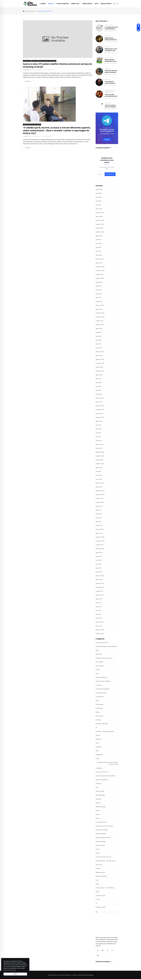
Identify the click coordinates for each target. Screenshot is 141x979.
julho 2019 (98, 510)
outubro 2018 (99, 545)
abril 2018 (98, 568)
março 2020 (99, 479)
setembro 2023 (100, 324)
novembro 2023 (100, 317)
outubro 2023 (99, 321)
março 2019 (99, 525)
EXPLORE (50, 3)
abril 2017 (98, 614)
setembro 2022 (100, 371)
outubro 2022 (99, 367)
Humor (98, 758)
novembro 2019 (100, 494)
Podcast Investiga (100, 841)
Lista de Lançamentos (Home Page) (105, 776)
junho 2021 (99, 429)
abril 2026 (98, 205)
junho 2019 (99, 514)
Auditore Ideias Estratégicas (85, 975)
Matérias (98, 803)
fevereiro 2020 (100, 483)
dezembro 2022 (100, 359)
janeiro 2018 (99, 579)
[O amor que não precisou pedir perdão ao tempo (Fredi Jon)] (99, 94)
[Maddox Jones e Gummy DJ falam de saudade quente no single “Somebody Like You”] (99, 38)
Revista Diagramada (101, 876)
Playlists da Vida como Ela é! (103, 837)
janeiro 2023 (99, 355)
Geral (97, 751)
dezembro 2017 (100, 583)
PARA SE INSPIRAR (101, 834)
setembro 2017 (100, 595)
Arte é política (99, 662)
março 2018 (99, 572)
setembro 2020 (100, 464)
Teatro (97, 891)
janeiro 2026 (99, 216)
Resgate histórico (100, 872)
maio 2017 (98, 610)
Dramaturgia (99, 708)
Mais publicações (100, 795)
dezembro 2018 (100, 537)
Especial (98, 735)
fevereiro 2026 (100, 212)
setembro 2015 (100, 633)
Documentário (100, 704)
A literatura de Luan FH (102, 642)
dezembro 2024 (100, 266)
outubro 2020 (99, 460)
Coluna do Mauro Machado (103, 681)
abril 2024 (98, 297)
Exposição (98, 739)
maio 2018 (98, 564)
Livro (97, 787)
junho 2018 (99, 560)
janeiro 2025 (99, 263)
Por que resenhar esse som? (103, 857)
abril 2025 (98, 251)
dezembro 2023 (100, 313)
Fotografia (98, 747)
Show (97, 880)
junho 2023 (99, 336)
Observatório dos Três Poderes (104, 826)
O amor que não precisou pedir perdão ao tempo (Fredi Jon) (111, 96)
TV (96, 903)
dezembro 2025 (100, 220)
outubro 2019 (99, 498)
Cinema (98, 669)
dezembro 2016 (100, 630)
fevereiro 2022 (100, 398)
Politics (98, 853)
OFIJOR (26, 136)
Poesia (97, 849)
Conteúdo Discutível (101, 693)
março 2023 (99, 348)
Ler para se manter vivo (102, 772)
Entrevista (98, 720)
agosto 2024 (99, 282)
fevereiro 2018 (100, 576)
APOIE (96, 3)
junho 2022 (99, 382)
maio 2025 (98, 247)
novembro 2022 (100, 363)
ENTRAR (106, 139)
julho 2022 (98, 379)
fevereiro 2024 (100, 305)
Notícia (98, 818)
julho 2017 (98, 603)
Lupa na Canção (109, 25)
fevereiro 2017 (100, 622)
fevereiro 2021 (100, 444)
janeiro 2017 (99, 626)
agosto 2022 (99, 375)
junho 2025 (99, 243)
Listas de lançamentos (102, 779)
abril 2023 (98, 344)
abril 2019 (98, 521)
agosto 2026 (99, 189)
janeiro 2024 (99, 309)
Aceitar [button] (15, 974)
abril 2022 (98, 390)
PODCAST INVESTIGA (63, 3)
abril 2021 (98, 436)
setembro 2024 (100, 278)
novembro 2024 (100, 270)
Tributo (98, 899)
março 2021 (99, 440)
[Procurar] (114, 4)
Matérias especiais (101, 807)
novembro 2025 (100, 224)
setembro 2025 (100, 232)
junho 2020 (99, 475)
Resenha (98, 868)
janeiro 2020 (99, 487)
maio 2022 (98, 386)
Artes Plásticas (100, 666)
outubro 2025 (99, 228)
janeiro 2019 (99, 533)
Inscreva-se (110, 174)
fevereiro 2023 (100, 351)
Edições (98, 712)
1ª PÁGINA (43, 3)
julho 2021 (98, 425)
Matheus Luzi (27, 69)
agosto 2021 (99, 421)
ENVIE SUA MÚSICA (106, 3)
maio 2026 (98, 201)
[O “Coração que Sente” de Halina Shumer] (99, 28)
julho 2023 (98, 332)
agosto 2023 (99, 328)
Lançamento (99, 768)
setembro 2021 (100, 417)
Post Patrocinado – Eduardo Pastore (106, 861)
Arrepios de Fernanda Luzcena (104, 658)
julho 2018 (98, 556)
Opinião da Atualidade (102, 830)
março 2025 (99, 255)
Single (97, 884)
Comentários (50, 69)
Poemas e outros (100, 845)
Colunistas (98, 685)
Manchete (98, 799)
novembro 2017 (100, 587)
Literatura (98, 783)
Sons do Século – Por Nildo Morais (105, 888)
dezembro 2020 (100, 452)
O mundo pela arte (101, 822)
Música (98, 810)
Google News (99, 754)
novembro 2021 (100, 409)
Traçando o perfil (100, 895)
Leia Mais (27, 81)
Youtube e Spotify (100, 907)
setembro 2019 (100, 502)
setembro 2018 (100, 549)
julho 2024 (98, 286)
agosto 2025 (99, 236)
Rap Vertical (99, 864)
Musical (98, 814)
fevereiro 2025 (100, 259)
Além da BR (107, 36)
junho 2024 (99, 290)
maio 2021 (98, 433)
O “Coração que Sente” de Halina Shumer (111, 28)
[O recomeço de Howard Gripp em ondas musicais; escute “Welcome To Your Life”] (99, 82)
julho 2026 (98, 193)
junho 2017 (99, 606)
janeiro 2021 (99, 448)
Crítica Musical (100, 696)
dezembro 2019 (100, 491)
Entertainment (100, 716)
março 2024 (99, 301)
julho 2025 (98, 239)
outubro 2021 (99, 413)
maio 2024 (98, 294)
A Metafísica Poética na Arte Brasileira (106, 646)
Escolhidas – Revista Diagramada (105, 731)
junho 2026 (99, 197)
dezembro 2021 (100, 406)
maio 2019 (98, 518)
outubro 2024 (99, 274)
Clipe (97, 673)
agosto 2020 (99, 467)
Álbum (97, 650)
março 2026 (99, 209)
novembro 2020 (100, 456)
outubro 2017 (99, 591)
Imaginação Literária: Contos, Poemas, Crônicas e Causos (110, 91)
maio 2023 (98, 340)
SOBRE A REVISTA (87, 3)
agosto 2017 (99, 599)
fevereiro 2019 (100, 529)
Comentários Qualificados (103, 689)
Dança (97, 700)
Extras (97, 743)
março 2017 (99, 618)
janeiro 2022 (99, 402)
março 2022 (99, 394)
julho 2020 (98, 471)
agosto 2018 (99, 552)
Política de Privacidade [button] (10, 970)
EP (96, 727)
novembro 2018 (100, 541)
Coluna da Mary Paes (101, 677)
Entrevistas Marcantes (102, 724)
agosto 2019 (99, 506)
